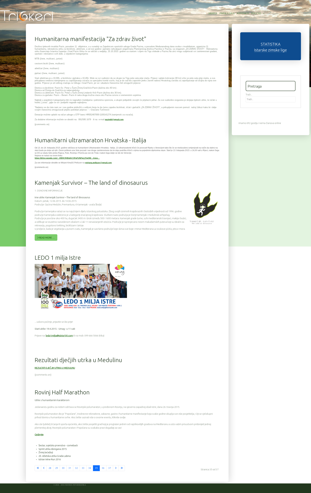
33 (83, 468)
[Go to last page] (121, 468)
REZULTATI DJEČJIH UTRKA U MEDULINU (55, 368)
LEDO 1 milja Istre (58, 257)
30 (63, 468)
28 (50, 468)
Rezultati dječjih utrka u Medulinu (78, 360)
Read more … (47, 237)
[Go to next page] (116, 468)
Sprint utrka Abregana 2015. (53, 449)
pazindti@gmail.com (114, 119)
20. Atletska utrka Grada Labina (55, 456)
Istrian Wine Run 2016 (50, 459)
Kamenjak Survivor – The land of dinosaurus (91, 182)
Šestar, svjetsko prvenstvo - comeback (58, 445)
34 (89, 468)
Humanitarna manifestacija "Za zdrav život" (90, 39)
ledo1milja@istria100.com (59, 335)
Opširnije (39, 434)
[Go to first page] (38, 468)
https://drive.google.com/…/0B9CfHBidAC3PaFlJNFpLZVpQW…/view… (67, 158)
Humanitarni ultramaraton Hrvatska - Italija (90, 140)
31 (70, 468)
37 (109, 468)
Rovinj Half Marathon (62, 392)
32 (76, 468)
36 (103, 468)
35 (96, 468)
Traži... (249, 94)
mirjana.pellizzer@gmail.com (98, 163)
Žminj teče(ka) (46, 452)
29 (56, 468)
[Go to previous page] (44, 468)
